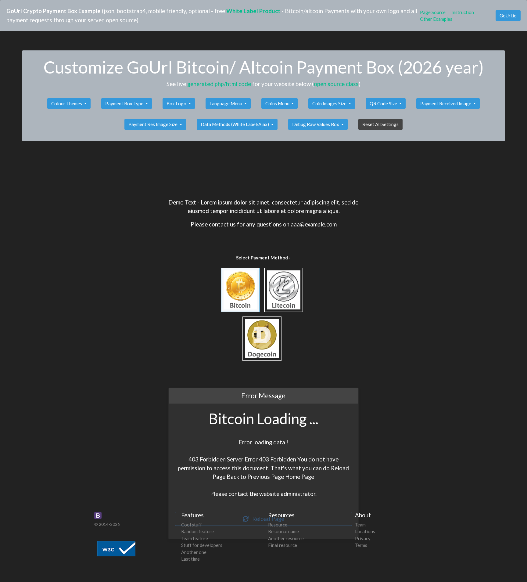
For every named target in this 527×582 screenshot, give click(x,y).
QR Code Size (384, 103)
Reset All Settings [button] (380, 124)
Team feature (194, 538)
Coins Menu (277, 103)
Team (360, 524)
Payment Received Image (446, 103)
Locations (365, 531)
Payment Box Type (124, 103)
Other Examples (436, 19)
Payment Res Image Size (153, 124)
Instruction (462, 12)
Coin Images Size (329, 103)
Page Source (433, 12)
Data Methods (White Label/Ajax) (235, 124)
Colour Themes (67, 103)
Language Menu (226, 103)
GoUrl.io (508, 15)
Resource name (283, 531)
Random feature (197, 531)
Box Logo (177, 103)
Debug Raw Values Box (316, 124)
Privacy (363, 538)
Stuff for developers (201, 545)
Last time (190, 559)
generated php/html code (219, 83)
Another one (193, 552)
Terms (361, 545)
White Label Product (253, 10)
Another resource (286, 538)
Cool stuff (191, 524)
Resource (277, 524)
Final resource (282, 545)
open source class (336, 83)
